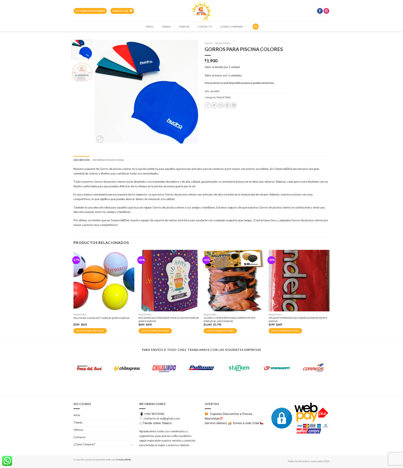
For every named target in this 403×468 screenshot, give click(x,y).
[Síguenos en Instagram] (326, 11)
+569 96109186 (154, 414)
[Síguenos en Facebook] (320, 11)
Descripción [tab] (81, 160)
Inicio (149, 26)
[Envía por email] (221, 105)
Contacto (205, 26)
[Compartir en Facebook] (208, 105)
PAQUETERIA (222, 43)
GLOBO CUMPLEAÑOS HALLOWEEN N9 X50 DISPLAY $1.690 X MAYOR (229, 319)
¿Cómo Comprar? (231, 26)
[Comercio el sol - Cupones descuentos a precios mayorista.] (201, 11)
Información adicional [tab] (108, 160)
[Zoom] (99, 139)
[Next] (191, 91)
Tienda (166, 26)
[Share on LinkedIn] (234, 105)
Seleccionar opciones (90, 331)
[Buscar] (255, 26)
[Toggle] (131, 444)
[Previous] (102, 91)
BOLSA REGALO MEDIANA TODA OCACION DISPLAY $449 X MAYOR (169, 319)
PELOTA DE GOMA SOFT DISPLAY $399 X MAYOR (101, 318)
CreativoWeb (123, 459)
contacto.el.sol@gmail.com (162, 418)
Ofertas (184, 26)
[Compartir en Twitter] (214, 105)
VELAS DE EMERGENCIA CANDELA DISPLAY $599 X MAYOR (298, 319)
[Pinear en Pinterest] (227, 105)
